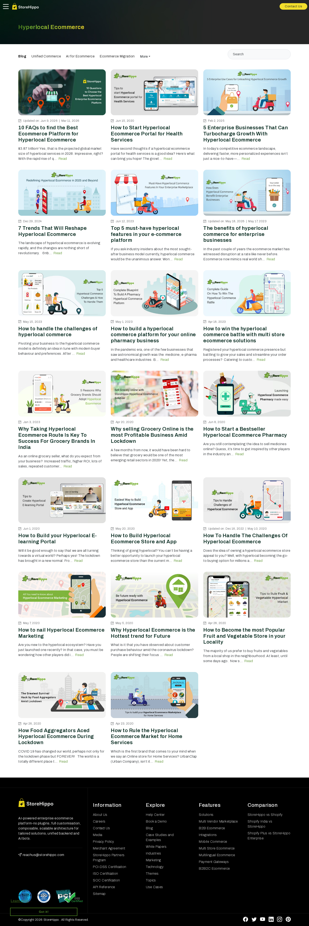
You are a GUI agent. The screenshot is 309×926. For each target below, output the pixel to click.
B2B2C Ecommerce (214, 868)
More (144, 56)
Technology (155, 867)
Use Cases (154, 887)
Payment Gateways (214, 862)
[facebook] (245, 920)
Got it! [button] (44, 911)
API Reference (104, 887)
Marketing (153, 860)
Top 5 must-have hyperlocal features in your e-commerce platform (146, 234)
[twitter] (254, 920)
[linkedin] (271, 920)
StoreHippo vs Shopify (265, 814)
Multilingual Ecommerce (217, 855)
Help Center (155, 814)
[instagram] (279, 920)
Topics (151, 880)
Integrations (208, 835)
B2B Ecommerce (212, 828)
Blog (22, 56)
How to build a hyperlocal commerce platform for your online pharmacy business (153, 335)
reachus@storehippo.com (43, 855)
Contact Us (293, 6)
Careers (99, 821)
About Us (100, 814)
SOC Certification (106, 880)
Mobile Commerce (213, 841)
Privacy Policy (103, 841)
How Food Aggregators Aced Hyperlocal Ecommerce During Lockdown (56, 736)
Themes (152, 873)
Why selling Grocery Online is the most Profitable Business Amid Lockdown (152, 435)
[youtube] (262, 920)
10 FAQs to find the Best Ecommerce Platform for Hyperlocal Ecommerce (48, 134)
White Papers (156, 846)
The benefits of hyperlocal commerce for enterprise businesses (235, 234)
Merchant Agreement (109, 848)
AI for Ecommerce (80, 56)
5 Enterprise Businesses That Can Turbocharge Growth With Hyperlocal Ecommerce (245, 134)
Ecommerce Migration (117, 56)
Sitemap (99, 894)
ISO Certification (105, 873)
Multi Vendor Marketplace (218, 821)
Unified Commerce (46, 56)
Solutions (206, 814)
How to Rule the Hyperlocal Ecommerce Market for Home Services (146, 736)
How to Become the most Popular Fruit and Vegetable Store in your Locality (244, 636)
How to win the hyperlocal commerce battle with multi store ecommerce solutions (244, 335)
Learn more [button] (20, 901)
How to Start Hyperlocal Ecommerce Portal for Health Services (147, 134)
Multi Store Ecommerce (217, 848)
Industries (153, 853)
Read (62, 158)
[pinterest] (288, 920)
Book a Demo (156, 821)
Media (97, 835)
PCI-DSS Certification (109, 867)
